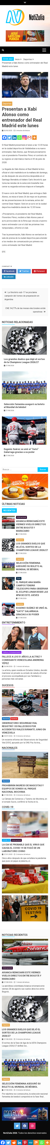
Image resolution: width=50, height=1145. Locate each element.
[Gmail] (29, 137)
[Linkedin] (14, 137)
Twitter (25, 271)
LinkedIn (10, 277)
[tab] (9, 510)
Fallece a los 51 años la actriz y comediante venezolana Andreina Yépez (23, 659)
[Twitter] (9, 137)
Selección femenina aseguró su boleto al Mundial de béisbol (29, 566)
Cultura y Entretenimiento (12, 652)
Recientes (9, 510)
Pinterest (40, 271)
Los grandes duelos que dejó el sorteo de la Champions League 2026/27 (32, 546)
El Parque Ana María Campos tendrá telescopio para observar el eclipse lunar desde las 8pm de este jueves (32, 589)
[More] (34, 137)
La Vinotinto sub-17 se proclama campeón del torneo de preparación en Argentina (21, 295)
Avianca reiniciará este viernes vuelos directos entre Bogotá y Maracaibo (21, 975)
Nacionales (9, 747)
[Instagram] (24, 137)
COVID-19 (7, 807)
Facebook (9, 271)
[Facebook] (4, 137)
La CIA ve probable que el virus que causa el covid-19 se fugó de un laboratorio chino (23, 847)
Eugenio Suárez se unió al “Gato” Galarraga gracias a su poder (32, 611)
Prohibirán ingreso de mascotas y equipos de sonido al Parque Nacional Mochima (23, 788)
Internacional (21, 517)
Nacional (6, 718)
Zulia (19, 578)
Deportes (7, 103)
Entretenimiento (13, 622)
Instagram (32, 1126)
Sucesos (7, 685)
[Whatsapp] (19, 137)
